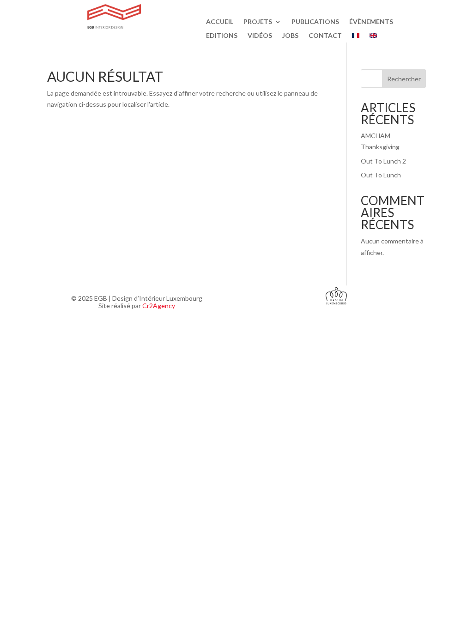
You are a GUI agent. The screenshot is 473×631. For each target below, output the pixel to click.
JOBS (290, 35)
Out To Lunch (381, 175)
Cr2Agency (158, 305)
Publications (315, 21)
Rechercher (404, 79)
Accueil (219, 21)
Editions (221, 35)
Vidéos (260, 35)
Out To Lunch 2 (383, 161)
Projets (257, 21)
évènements (371, 21)
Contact (325, 35)
